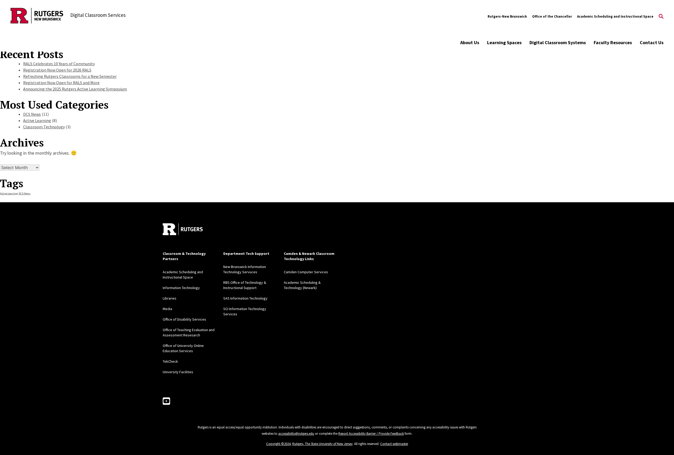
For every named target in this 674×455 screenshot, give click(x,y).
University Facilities (178, 372)
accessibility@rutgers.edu (296, 433)
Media (167, 308)
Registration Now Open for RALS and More (61, 82)
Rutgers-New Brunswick (507, 16)
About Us (469, 42)
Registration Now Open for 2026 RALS (57, 70)
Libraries (169, 298)
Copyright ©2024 (278, 444)
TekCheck (170, 361)
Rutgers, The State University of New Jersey (322, 444)
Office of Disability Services (184, 319)
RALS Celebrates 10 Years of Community (59, 63)
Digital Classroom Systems (557, 42)
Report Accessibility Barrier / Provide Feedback (371, 433)
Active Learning (37, 120)
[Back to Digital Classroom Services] (37, 16)
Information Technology (181, 287)
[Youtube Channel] (166, 401)
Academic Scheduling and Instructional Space (615, 16)
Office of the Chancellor (552, 16)
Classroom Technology (44, 126)
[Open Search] (661, 16)
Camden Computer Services (306, 272)
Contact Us (651, 42)
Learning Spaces (504, 42)
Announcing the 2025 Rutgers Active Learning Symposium (75, 89)
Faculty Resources (613, 42)
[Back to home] (183, 229)
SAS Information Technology (245, 298)
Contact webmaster (394, 444)
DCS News (32, 114)
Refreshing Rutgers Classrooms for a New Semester (70, 76)
